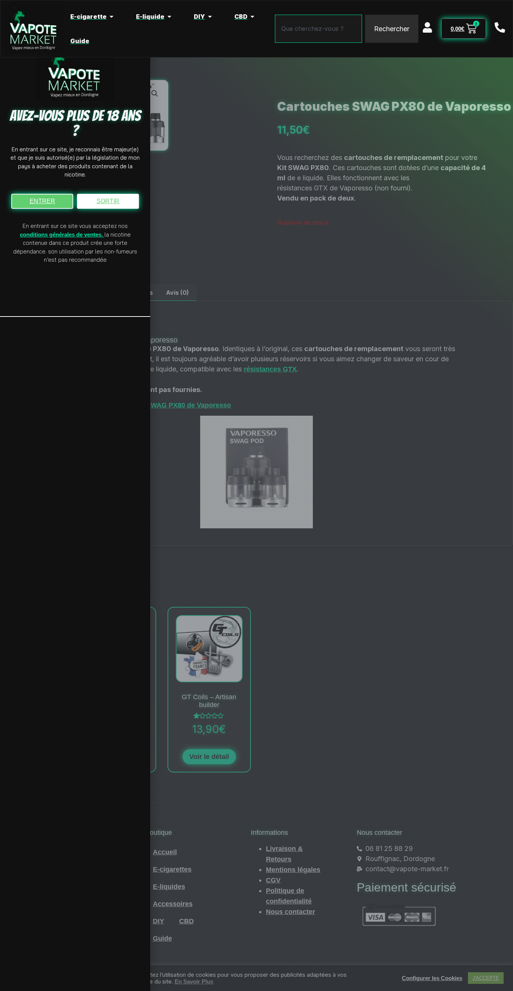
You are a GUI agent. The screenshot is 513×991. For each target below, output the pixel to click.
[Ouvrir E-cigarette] (112, 16)
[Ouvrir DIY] (210, 16)
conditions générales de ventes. (62, 234)
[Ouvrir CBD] (252, 16)
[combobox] (318, 29)
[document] (256, 495)
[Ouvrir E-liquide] (169, 16)
